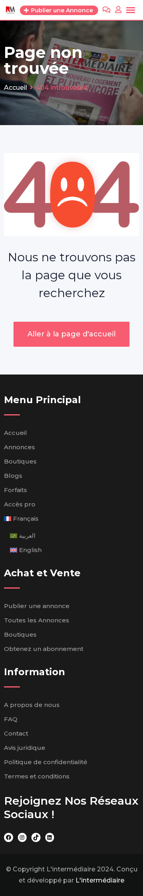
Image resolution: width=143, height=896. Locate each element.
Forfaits (15, 490)
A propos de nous (32, 705)
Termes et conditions (37, 776)
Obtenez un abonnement (43, 649)
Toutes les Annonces (36, 620)
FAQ (10, 719)
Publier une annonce (37, 606)
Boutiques (20, 461)
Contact (16, 733)
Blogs (13, 475)
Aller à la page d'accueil (71, 334)
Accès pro (19, 504)
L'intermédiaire (99, 880)
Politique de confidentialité (45, 762)
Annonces (19, 447)
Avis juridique (24, 747)
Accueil (15, 432)
